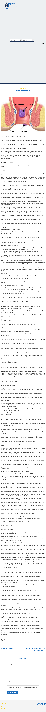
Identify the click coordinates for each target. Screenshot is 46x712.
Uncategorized (23, 88)
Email (25, 676)
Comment (9, 664)
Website (8, 681)
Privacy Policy (4, 703)
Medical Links (4, 710)
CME (2, 706)
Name (8, 676)
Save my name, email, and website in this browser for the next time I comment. (22, 688)
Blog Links (3, 708)
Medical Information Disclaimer (8, 705)
